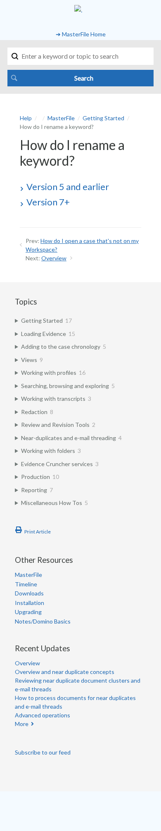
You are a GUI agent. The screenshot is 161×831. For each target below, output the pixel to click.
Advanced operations (42, 715)
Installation (29, 602)
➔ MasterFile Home (81, 34)
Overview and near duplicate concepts (64, 671)
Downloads (29, 593)
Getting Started (103, 117)
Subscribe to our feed (43, 752)
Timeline (26, 584)
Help (26, 117)
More (21, 723)
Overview (53, 258)
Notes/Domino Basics (43, 621)
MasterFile (61, 117)
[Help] (78, 10)
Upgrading (28, 611)
